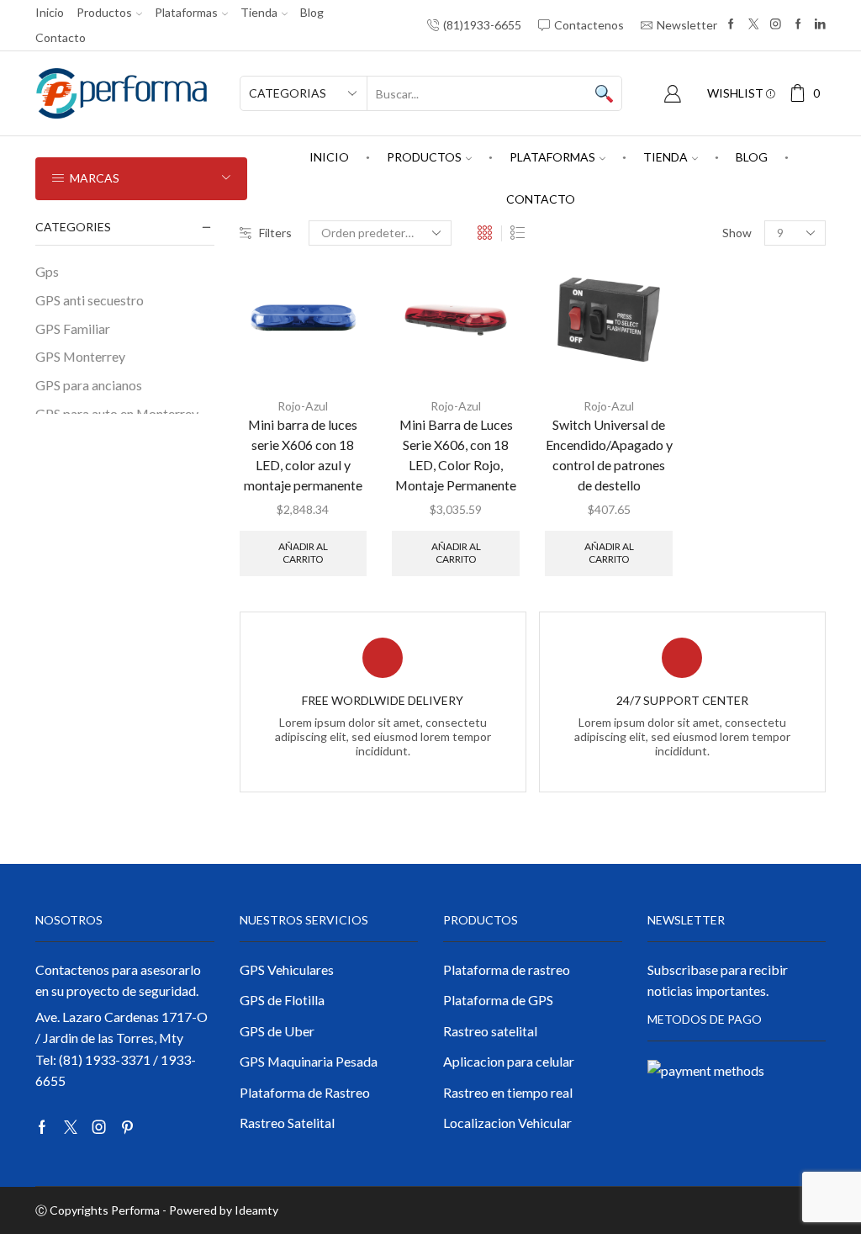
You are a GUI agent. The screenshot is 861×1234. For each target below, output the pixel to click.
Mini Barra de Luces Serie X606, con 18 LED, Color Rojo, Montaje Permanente (455, 454)
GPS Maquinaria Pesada (309, 1061)
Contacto (60, 37)
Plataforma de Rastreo (305, 1092)
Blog (312, 12)
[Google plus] (798, 25)
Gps (47, 271)
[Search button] (604, 93)
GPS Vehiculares (287, 969)
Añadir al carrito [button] (303, 552)
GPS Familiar (72, 328)
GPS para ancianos (88, 385)
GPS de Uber (277, 1031)
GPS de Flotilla (282, 1000)
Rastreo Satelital (287, 1123)
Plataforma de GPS (498, 1000)
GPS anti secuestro (89, 300)
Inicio (49, 12)
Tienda (258, 12)
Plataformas (186, 12)
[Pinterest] (127, 1127)
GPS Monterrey (80, 356)
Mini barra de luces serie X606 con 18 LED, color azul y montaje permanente (303, 454)
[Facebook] (731, 25)
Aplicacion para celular (508, 1061)
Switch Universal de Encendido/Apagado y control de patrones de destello (609, 454)
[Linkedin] (820, 25)
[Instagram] (775, 25)
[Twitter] (753, 25)
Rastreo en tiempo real (508, 1092)
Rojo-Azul (302, 406)
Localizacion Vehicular (507, 1123)
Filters (275, 232)
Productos (104, 12)
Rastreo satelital (490, 1031)
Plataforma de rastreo (506, 969)
